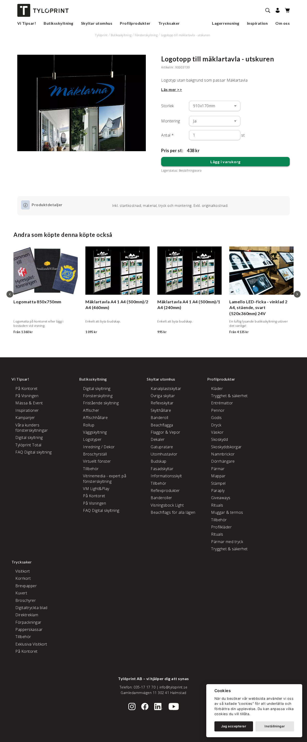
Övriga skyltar (163, 395)
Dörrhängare (223, 461)
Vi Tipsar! (26, 23)
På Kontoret (26, 388)
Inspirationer (27, 410)
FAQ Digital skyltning (33, 452)
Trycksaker (169, 23)
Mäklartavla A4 (100, 301)
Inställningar (275, 726)
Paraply (218, 490)
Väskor (217, 432)
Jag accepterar (233, 726)
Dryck (216, 425)
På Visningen (26, 395)
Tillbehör (91, 468)
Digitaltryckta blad (31, 607)
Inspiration (257, 23)
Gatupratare (162, 446)
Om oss (282, 23)
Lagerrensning (225, 23)
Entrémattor (222, 403)
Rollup (88, 425)
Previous (9, 294)
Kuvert (21, 593)
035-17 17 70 (144, 687)
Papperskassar (29, 629)
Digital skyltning (29, 437)
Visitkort (22, 571)
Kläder (217, 388)
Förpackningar (28, 622)
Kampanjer (25, 417)
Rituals (217, 505)
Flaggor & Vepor (165, 432)
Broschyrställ (95, 454)
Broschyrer (25, 600)
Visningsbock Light (167, 505)
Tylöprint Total (28, 445)
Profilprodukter (135, 23)
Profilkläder (221, 527)
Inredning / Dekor (99, 446)
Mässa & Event (29, 403)
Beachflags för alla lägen (173, 512)
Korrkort (23, 578)
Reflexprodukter (165, 490)
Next (297, 294)
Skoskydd (219, 439)
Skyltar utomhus (96, 23)
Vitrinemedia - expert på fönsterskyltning (104, 478)
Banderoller (161, 497)
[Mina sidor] (277, 10)
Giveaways (220, 497)
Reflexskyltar (162, 403)
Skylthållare (161, 410)
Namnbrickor (223, 454)
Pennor (217, 410)
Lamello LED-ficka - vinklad (256, 301)
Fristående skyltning (101, 403)
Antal (167, 135)
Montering (170, 121)
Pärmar (217, 468)
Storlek (167, 105)
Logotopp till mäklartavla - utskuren (185, 35)
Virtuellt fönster (97, 461)
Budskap (158, 461)
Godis (216, 417)
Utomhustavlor (164, 454)
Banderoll (159, 417)
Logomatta (24, 301)
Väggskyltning (95, 432)
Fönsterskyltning (146, 35)
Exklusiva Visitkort (31, 644)
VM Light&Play (96, 488)
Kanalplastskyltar (166, 388)
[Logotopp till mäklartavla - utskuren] (81, 103)
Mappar (218, 476)
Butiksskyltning (58, 23)
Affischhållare (95, 417)
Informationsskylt (166, 476)
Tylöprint (101, 35)
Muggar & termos (227, 512)
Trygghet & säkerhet (229, 395)
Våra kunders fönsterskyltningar (31, 427)
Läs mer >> (171, 89)
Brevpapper (26, 585)
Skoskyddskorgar (226, 446)
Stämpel (218, 483)
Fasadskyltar (162, 468)
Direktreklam (26, 614)
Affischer (91, 410)
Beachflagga (162, 425)
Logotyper (92, 439)
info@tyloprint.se (173, 687)
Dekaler (158, 439)
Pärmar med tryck (227, 541)
